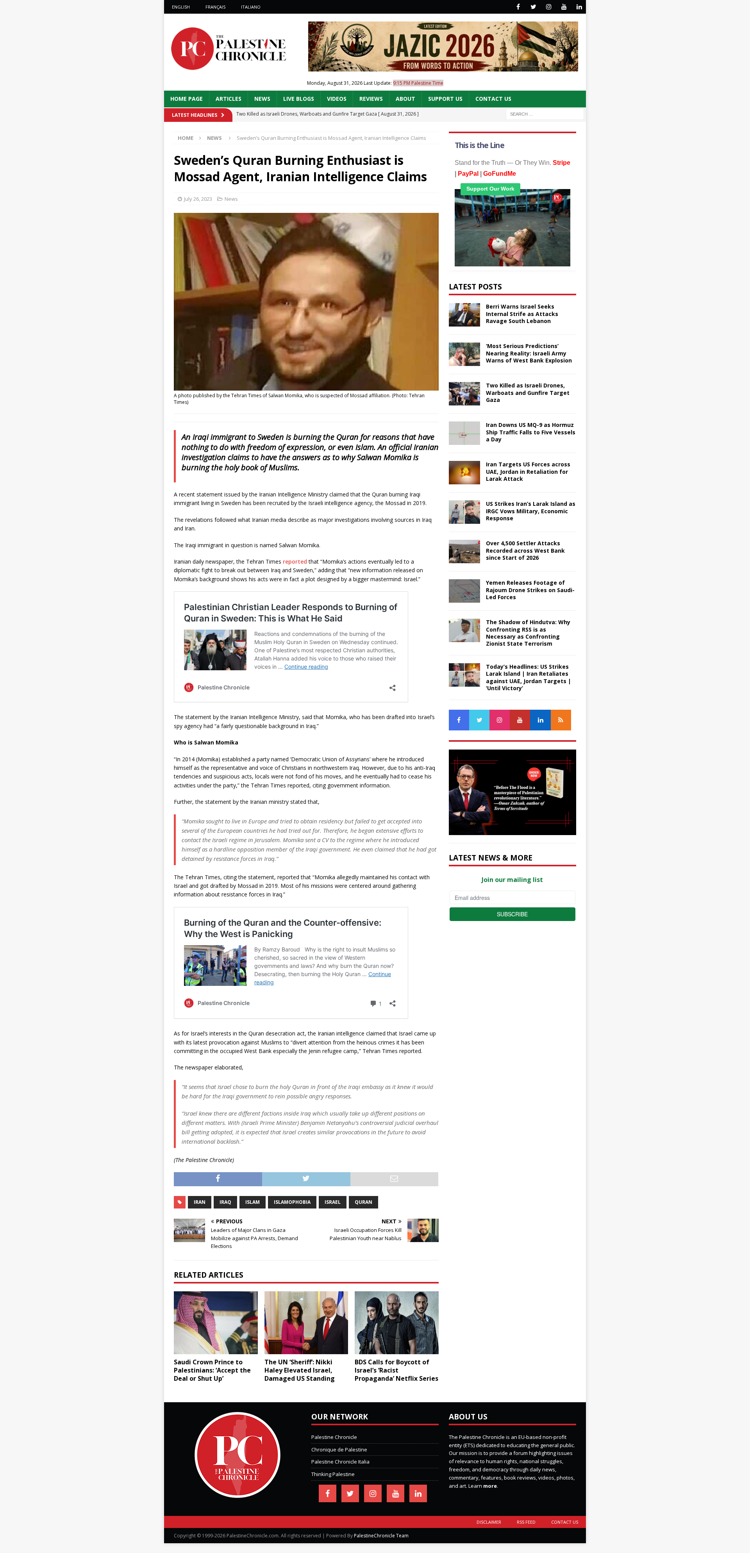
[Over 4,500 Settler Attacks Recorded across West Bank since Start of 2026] (464, 551)
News (262, 98)
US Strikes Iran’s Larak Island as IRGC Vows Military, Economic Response (530, 510)
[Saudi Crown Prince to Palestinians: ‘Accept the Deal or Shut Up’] (216, 1322)
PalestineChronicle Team (381, 1535)
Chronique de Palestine (339, 1449)
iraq (225, 1202)
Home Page (186, 98)
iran (199, 1202)
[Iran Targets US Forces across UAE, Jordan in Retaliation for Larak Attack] (464, 472)
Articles (228, 98)
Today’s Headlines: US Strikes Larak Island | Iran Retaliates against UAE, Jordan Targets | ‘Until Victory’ (528, 677)
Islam (252, 1202)
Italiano (251, 7)
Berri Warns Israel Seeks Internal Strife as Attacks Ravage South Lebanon (522, 313)
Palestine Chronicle (334, 1437)
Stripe (561, 162)
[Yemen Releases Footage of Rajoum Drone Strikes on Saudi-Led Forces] (464, 591)
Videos (336, 98)
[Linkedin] (579, 7)
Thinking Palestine (333, 1474)
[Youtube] (564, 7)
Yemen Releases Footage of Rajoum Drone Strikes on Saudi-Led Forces (530, 589)
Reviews (371, 98)
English (181, 7)
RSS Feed (526, 1522)
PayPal (468, 173)
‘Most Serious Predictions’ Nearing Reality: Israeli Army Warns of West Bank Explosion (529, 353)
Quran (363, 1202)
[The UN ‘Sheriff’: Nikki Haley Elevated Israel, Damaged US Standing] (306, 1322)
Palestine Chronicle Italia (340, 1461)
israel (333, 1202)
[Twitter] (533, 7)
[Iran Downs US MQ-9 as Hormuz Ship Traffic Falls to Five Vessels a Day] (464, 433)
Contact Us (493, 98)
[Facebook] (518, 7)
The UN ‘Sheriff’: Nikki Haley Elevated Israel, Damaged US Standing (299, 1370)
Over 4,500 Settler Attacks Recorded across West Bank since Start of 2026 (525, 550)
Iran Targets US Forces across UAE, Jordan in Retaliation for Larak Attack (528, 471)
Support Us (445, 98)
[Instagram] (548, 7)
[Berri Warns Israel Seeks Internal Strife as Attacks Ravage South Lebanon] (464, 315)
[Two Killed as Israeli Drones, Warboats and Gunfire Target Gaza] (464, 393)
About (405, 98)
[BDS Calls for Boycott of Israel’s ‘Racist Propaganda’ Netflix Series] (397, 1322)
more (490, 1485)
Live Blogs (298, 98)
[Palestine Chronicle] (237, 1493)
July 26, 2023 (198, 198)
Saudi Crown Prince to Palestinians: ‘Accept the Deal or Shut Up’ (212, 1370)
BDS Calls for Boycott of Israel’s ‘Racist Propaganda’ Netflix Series (396, 1370)
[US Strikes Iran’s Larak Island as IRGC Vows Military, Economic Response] (464, 512)
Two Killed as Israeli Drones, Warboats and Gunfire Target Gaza (528, 392)
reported (295, 561)
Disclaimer (489, 1522)
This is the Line (479, 145)
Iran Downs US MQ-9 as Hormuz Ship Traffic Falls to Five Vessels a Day (530, 432)
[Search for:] (545, 113)
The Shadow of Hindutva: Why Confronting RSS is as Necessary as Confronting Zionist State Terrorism (528, 632)
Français (215, 7)
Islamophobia (292, 1202)
